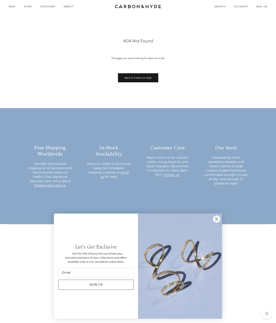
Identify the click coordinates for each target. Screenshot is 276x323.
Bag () (262, 6)
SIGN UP (96, 285)
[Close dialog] (216, 219)
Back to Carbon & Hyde (138, 77)
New (12, 6)
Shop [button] (28, 6)
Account (241, 6)
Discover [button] (48, 6)
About (68, 6)
